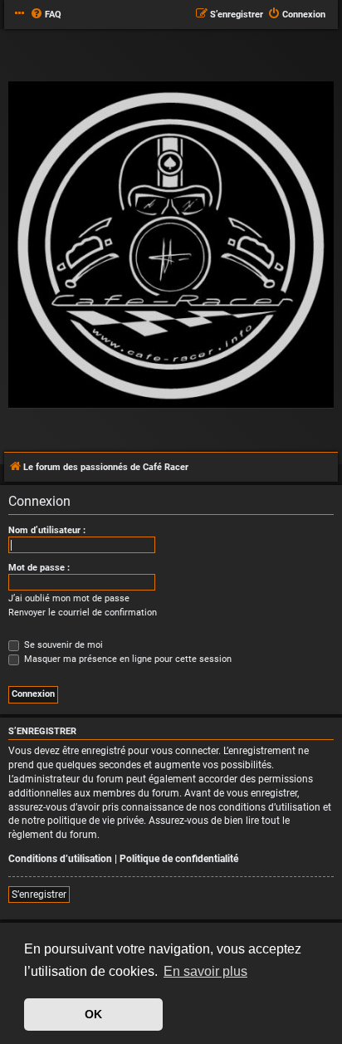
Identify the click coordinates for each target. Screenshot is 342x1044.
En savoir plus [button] (205, 971)
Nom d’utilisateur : (47, 530)
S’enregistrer (39, 894)
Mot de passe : (39, 567)
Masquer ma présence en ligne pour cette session (127, 659)
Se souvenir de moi (62, 645)
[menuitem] (45, 15)
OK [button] (93, 1014)
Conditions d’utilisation (60, 859)
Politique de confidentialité (179, 859)
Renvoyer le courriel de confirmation (82, 612)
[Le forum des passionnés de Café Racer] (171, 245)
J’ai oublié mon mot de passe (68, 598)
